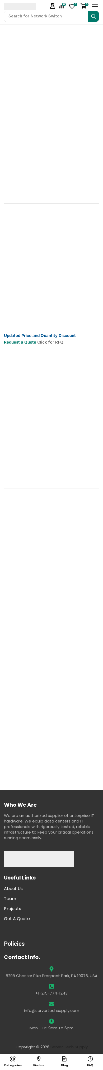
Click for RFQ (50, 342)
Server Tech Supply (69, 1047)
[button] (53, 6)
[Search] (93, 16)
